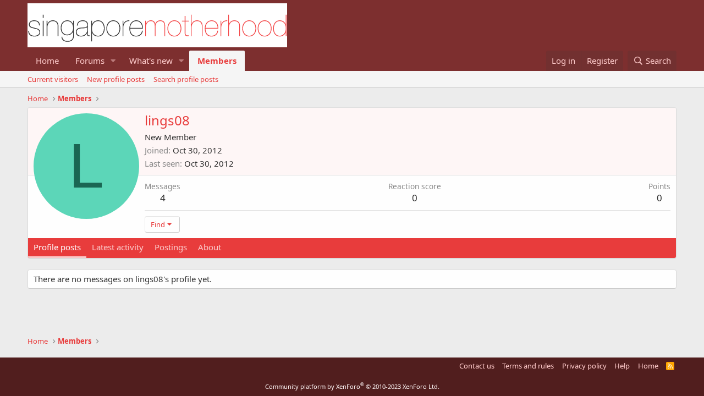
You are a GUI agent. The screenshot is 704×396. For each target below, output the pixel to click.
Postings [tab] (171, 246)
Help (622, 366)
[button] (113, 61)
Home (47, 60)
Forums (90, 60)
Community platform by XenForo (352, 386)
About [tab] (209, 246)
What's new (151, 60)
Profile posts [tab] (57, 246)
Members (217, 60)
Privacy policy (584, 366)
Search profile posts (185, 79)
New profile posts (116, 79)
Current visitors (53, 79)
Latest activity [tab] (118, 246)
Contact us (476, 366)
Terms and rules (528, 366)
